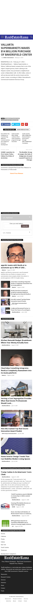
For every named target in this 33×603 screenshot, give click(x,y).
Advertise (3, 582)
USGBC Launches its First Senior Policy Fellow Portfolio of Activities (7, 155)
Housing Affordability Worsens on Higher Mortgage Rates (21, 504)
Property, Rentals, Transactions (10, 120)
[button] (30, 37)
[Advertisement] (16, 17)
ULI (13, 526)
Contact (3, 588)
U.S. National (8, 218)
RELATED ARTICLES (9, 129)
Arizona (3, 533)
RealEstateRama (16, 312)
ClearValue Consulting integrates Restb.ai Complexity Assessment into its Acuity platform (21, 283)
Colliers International (8, 57)
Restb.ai (4, 270)
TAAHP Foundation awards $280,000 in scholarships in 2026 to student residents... (21, 495)
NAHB (13, 507)
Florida (2, 539)
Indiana (3, 542)
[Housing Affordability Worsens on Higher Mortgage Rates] (5, 505)
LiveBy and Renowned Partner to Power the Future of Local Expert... (21, 309)
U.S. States (7, 233)
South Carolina (5, 547)
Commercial (8, 118)
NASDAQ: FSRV (16, 118)
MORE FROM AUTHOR (23, 129)
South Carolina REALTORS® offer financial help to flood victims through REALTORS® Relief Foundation (27, 138)
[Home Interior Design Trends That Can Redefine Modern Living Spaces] (16, 446)
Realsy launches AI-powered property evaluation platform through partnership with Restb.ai (21, 292)
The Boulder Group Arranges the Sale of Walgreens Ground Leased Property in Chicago (25, 156)
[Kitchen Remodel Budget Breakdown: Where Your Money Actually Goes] (16, 330)
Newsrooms (4, 574)
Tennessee (4, 550)
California (3, 536)
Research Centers (5, 577)
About (2, 585)
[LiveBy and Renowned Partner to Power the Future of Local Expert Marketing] (5, 310)
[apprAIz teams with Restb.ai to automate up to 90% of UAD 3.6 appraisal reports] (16, 253)
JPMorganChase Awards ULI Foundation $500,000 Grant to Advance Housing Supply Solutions (21, 522)
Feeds (2, 591)
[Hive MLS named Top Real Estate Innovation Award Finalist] (5, 302)
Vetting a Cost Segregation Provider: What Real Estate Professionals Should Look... (16, 400)
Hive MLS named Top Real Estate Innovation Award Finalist (20, 300)
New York (3, 544)
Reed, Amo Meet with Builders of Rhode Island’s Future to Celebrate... (21, 512)
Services (3, 580)
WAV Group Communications (19, 303)
